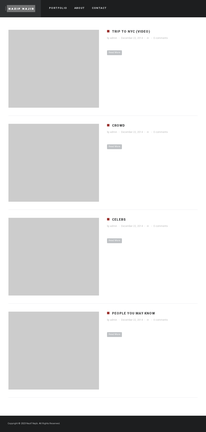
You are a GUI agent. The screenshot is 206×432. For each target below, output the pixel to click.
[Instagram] (197, 424)
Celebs (119, 219)
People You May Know (133, 313)
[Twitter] (190, 424)
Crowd (118, 125)
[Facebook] (183, 424)
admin (113, 38)
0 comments (160, 38)
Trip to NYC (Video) (131, 31)
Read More (114, 52)
